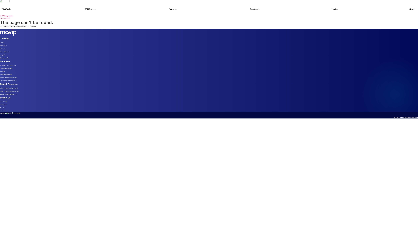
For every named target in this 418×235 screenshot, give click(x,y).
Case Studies (255, 9)
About (411, 9)
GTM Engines (90, 9)
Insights (335, 9)
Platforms (172, 9)
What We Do (6, 9)
